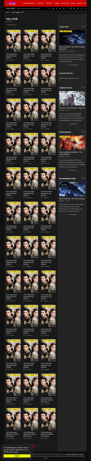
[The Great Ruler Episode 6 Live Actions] (30, 385)
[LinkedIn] (53, 8)
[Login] (81, 8)
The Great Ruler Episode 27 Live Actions (46, 262)
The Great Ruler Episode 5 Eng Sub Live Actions (47, 400)
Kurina (63, 51)
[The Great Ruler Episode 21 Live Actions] (48, 316)
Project (49, 3)
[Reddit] (71, 8)
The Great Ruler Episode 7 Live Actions (11, 400)
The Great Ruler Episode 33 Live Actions (11, 228)
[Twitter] (49, 8)
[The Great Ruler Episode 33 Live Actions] (13, 213)
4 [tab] (73, 123)
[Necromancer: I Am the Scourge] (72, 189)
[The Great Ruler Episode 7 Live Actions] (13, 385)
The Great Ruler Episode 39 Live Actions (11, 159)
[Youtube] (63, 8)
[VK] (60, 8)
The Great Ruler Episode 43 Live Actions (46, 90)
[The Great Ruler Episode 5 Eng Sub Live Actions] (48, 385)
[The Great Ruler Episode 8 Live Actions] (48, 350)
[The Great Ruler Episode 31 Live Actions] (48, 213)
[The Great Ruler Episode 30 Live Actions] (13, 247)
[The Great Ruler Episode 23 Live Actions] (13, 316)
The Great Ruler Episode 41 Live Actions (28, 125)
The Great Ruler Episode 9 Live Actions (28, 365)
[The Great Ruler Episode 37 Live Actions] (48, 144)
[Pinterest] (56, 8)
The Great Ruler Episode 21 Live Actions (46, 331)
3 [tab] (72, 123)
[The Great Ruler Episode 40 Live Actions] (48, 110)
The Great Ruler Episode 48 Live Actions (11, 56)
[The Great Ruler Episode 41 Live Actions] (30, 110)
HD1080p (15, 31)
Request (73, 454)
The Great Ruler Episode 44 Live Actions (28, 90)
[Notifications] (78, 8)
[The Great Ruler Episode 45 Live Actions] (13, 75)
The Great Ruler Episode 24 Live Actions (46, 297)
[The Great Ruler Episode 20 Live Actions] (13, 350)
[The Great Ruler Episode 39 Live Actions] (13, 144)
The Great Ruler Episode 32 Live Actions (28, 228)
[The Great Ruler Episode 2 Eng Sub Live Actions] (48, 419)
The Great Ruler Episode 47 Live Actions (28, 56)
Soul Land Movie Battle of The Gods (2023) (70, 153)
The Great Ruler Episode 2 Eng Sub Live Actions (47, 434)
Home (7, 12)
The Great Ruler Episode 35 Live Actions (28, 193)
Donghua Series (28, 3)
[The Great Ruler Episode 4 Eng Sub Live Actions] (13, 419)
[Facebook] (46, 8)
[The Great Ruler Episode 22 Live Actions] (30, 316)
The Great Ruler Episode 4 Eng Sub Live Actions (12, 434)
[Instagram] (67, 8)
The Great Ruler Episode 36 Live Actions (11, 193)
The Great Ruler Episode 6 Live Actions (28, 400)
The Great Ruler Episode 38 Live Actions (28, 159)
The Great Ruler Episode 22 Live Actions (28, 331)
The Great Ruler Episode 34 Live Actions (46, 193)
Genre (57, 3)
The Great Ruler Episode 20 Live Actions (11, 365)
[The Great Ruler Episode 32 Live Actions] (30, 213)
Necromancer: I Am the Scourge (72, 199)
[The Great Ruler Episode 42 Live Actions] (13, 110)
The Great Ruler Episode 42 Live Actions (11, 125)
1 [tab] (68, 123)
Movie (73, 3)
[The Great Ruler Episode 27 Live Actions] (48, 247)
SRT (19, 31)
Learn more (14, 452)
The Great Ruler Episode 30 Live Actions (11, 262)
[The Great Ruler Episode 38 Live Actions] (30, 144)
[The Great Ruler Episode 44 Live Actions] (30, 75)
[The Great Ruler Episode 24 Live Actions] (48, 281)
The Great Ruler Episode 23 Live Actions (11, 331)
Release (79, 3)
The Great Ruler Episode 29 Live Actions (28, 262)
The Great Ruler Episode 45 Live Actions (11, 90)
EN (60, 136)
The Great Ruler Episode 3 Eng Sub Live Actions (29, 434)
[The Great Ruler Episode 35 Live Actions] (30, 178)
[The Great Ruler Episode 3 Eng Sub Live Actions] (30, 419)
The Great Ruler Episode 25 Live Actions (28, 297)
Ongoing (40, 3)
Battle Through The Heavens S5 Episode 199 (28, 8)
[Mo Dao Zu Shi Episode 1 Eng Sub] (72, 98)
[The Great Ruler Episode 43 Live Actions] (48, 75)
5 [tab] (75, 123)
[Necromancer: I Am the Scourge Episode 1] (72, 37)
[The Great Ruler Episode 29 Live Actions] (30, 247)
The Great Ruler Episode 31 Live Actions (46, 228)
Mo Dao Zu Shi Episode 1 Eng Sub (72, 108)
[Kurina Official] (11, 3)
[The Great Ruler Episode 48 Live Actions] (13, 41)
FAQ (84, 3)
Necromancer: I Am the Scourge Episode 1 (72, 48)
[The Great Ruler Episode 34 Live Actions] (48, 178)
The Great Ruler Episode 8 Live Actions (46, 365)
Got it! (17, 456)
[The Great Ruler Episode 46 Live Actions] (48, 41)
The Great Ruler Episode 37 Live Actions (46, 159)
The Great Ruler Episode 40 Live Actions (46, 125)
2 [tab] (70, 123)
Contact (68, 454)
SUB (70, 31)
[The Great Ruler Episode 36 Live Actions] (13, 178)
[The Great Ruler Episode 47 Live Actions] (30, 41)
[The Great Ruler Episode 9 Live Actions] (30, 350)
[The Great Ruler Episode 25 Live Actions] (30, 281)
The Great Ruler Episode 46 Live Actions (46, 56)
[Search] (85, 8)
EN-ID (10, 31)
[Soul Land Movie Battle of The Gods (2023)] (72, 142)
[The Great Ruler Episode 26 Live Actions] (13, 281)
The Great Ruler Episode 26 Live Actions (11, 297)
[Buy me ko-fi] (74, 8)
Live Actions (65, 3)
